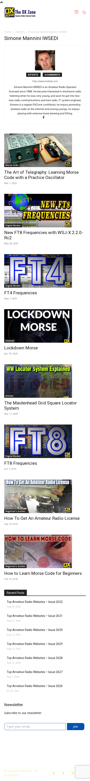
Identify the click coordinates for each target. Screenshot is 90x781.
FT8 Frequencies (20, 463)
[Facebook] (45, 117)
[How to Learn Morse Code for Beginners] (45, 551)
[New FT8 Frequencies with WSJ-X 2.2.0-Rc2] (45, 210)
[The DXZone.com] (28, 12)
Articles (9, 395)
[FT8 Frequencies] (45, 441)
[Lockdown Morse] (45, 326)
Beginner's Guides (15, 511)
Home (8, 32)
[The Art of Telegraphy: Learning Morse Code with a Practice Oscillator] (45, 150)
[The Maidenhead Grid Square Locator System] (45, 381)
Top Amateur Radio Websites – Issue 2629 (35, 644)
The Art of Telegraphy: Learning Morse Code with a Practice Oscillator (41, 175)
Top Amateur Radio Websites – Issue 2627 (35, 672)
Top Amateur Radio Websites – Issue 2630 (35, 630)
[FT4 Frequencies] (45, 271)
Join (75, 726)
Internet (9, 340)
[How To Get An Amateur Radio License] (45, 496)
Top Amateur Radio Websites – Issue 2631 (35, 616)
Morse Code (11, 165)
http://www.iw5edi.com (45, 81)
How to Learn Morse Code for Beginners (43, 573)
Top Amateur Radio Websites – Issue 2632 (35, 601)
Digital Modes (13, 225)
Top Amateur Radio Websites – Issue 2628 (35, 658)
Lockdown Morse (21, 347)
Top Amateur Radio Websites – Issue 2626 (35, 686)
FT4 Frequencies (20, 292)
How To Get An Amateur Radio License (42, 518)
